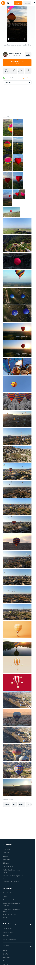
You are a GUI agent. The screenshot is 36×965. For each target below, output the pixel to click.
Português (6, 957)
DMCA (5, 896)
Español (5, 954)
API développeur (8, 866)
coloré (7, 804)
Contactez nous (8, 932)
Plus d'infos (8, 82)
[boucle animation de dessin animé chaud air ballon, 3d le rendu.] (17, 664)
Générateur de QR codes (11, 881)
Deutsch (5, 961)
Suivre (28, 55)
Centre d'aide (7, 929)
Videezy (5, 856)
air (14, 804)
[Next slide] (28, 804)
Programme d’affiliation (10, 900)
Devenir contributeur (10, 939)
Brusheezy (6, 849)
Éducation (6, 863)
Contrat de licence (9, 893)
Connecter (27, 3)
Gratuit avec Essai (17, 63)
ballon (21, 804)
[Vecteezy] (3, 3)
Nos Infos (6, 936)
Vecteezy (6, 853)
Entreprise (6, 859)
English (5, 950)
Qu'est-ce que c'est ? (23, 78)
